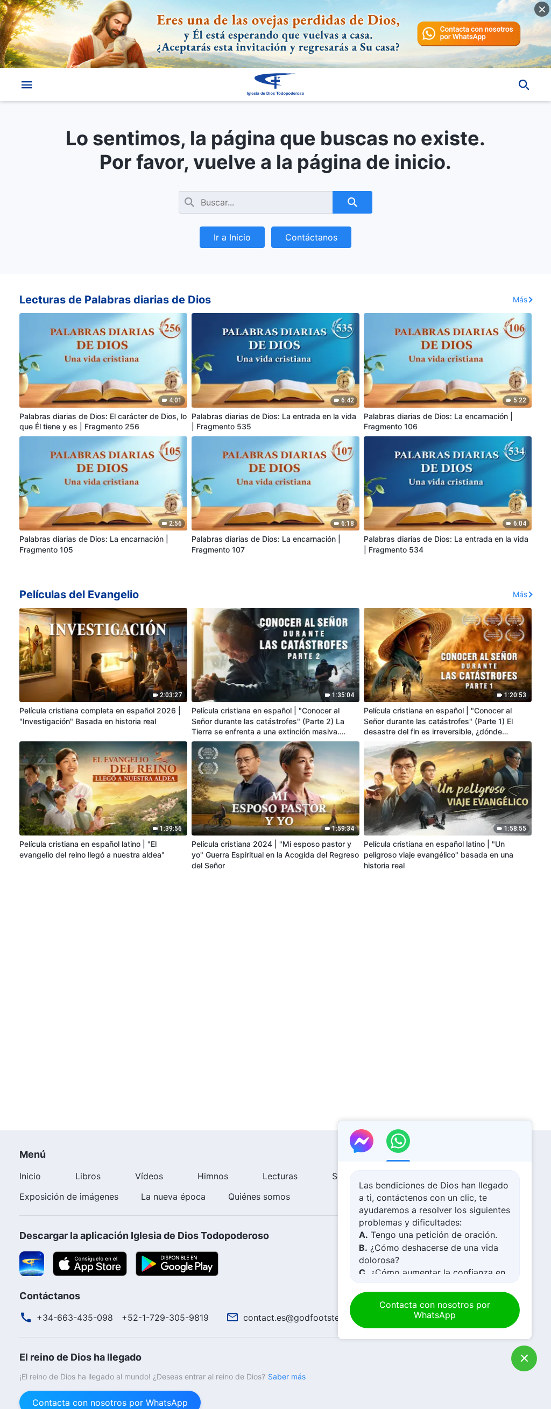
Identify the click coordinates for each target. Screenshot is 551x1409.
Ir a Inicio (232, 237)
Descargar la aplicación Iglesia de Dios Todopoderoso (144, 1235)
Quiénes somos (259, 1196)
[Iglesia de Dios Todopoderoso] (275, 84)
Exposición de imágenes (68, 1196)
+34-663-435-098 (75, 1317)
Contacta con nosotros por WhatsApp (434, 1309)
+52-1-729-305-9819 (165, 1317)
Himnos (212, 1176)
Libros (88, 1176)
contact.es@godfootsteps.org (304, 1317)
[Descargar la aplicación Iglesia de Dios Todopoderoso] (31, 1262)
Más (520, 299)
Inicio (30, 1176)
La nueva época (173, 1196)
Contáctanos (311, 237)
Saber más (287, 1376)
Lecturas (280, 1176)
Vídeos (149, 1176)
